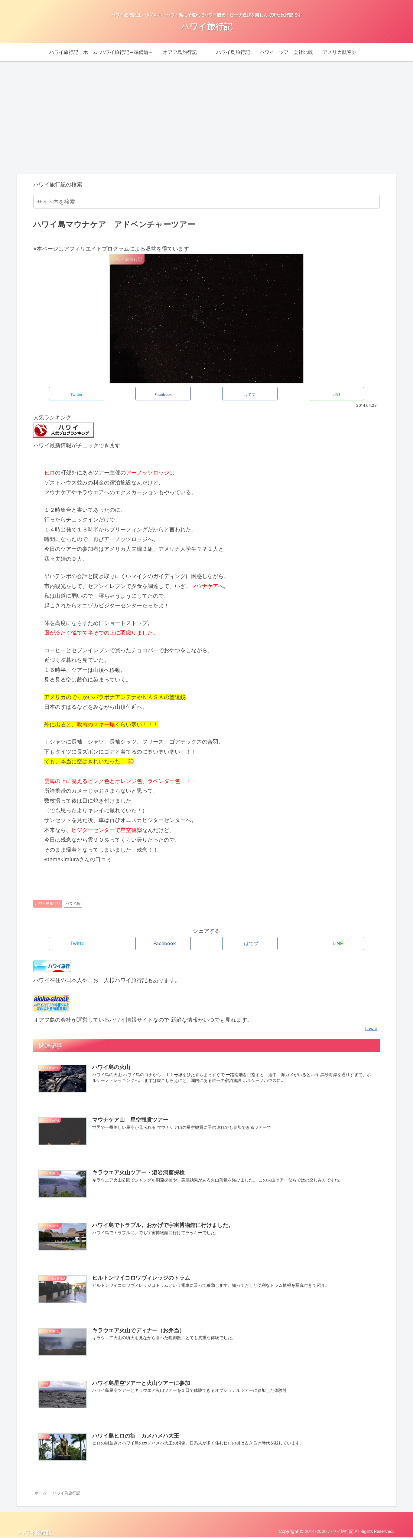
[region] (65, 115)
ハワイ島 (73, 903)
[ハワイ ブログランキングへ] (63, 435)
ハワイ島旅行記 (47, 903)
